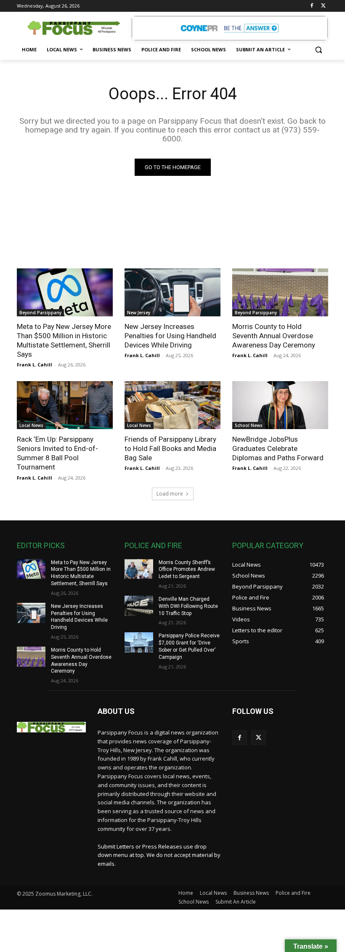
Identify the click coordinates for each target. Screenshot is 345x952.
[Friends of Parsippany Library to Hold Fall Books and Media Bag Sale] (172, 405)
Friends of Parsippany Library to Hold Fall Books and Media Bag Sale (170, 448)
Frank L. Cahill (34, 364)
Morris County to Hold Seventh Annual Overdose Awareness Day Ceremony (273, 335)
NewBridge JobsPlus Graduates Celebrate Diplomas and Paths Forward (278, 448)
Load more (170, 493)
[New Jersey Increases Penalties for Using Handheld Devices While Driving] (172, 292)
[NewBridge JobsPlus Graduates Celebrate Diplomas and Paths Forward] (280, 405)
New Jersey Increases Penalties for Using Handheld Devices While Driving (170, 335)
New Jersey (138, 313)
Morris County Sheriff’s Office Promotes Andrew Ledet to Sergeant (187, 570)
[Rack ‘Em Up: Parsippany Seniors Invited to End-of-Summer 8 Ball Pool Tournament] (65, 405)
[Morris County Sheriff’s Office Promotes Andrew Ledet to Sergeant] (139, 569)
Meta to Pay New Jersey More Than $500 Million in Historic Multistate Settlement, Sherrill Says (64, 340)
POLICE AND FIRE (153, 545)
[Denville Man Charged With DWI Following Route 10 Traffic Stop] (139, 606)
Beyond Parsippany (40, 313)
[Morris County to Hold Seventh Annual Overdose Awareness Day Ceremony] (280, 292)
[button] (318, 50)
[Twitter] (323, 6)
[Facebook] (311, 6)
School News (249, 425)
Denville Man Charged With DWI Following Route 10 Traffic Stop (188, 606)
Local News (31, 425)
